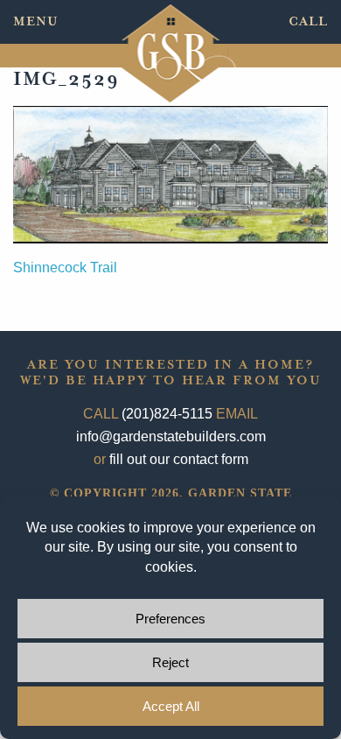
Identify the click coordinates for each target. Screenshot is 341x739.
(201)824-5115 (167, 413)
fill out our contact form (178, 459)
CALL (308, 21)
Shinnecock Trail (65, 267)
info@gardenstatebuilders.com (171, 436)
